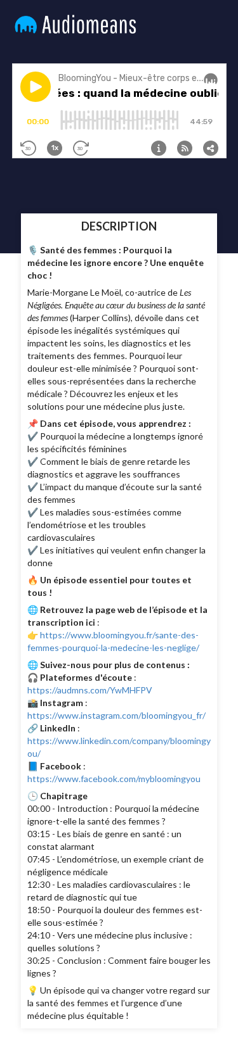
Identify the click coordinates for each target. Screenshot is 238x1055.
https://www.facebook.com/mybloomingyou (114, 778)
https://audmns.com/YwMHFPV (89, 690)
